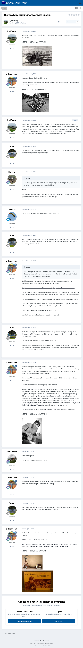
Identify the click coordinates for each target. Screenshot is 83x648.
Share (61, 22)
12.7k (12, 91)
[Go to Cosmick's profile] (12, 216)
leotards (70, 398)
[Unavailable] (37, 56)
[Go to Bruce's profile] (12, 153)
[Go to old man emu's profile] (12, 81)
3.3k (12, 49)
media (34, 389)
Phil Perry (14, 21)
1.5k (12, 164)
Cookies (46, 641)
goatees (38, 396)
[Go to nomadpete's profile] (12, 458)
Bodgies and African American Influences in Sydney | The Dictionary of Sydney (48, 288)
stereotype (40, 389)
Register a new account (24, 621)
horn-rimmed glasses (49, 396)
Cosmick (12, 209)
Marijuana (30, 403)
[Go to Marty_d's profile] (12, 179)
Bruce (11, 146)
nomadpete (11, 452)
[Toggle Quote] (25, 178)
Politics (23, 23)
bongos (40, 398)
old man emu (11, 74)
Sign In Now (58, 621)
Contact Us (37, 641)
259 (12, 227)
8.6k (12, 469)
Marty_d (11, 172)
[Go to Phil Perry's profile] (6, 22)
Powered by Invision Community (41, 645)
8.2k (12, 189)
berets (61, 396)
